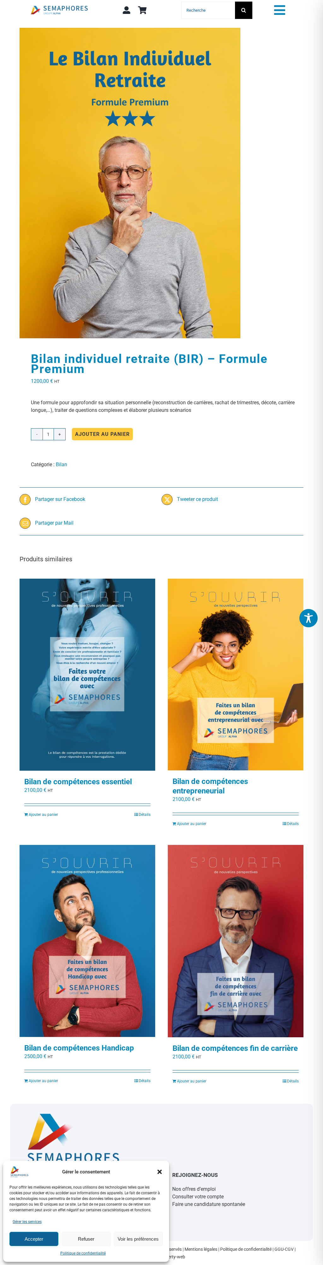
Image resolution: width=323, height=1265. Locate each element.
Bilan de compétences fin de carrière (235, 1048)
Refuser (86, 1239)
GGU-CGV (284, 1249)
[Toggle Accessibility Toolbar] (308, 618)
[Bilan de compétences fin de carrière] (235, 941)
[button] (159, 1172)
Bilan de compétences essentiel (78, 781)
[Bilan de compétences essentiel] (87, 675)
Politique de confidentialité (83, 1253)
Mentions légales (201, 1249)
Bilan (61, 464)
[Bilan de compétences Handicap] (87, 941)
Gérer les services (27, 1222)
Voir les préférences (138, 1239)
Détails (144, 814)
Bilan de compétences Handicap (79, 1048)
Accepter (34, 1239)
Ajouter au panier (102, 434)
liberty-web (174, 1256)
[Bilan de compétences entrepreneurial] (235, 674)
